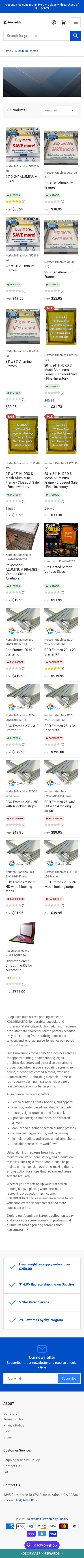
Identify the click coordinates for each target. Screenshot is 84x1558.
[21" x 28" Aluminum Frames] (61, 147)
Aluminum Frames (26, 51)
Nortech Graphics (17, 166)
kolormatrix (51, 561)
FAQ (6, 1472)
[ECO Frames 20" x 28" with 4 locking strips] (23, 773)
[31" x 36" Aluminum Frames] (23, 326)
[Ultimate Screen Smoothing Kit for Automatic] (23, 933)
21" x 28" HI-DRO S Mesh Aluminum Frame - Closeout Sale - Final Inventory (22, 480)
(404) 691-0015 (26, 1500)
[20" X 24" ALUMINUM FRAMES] (23, 144)
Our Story (10, 1413)
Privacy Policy (13, 1425)
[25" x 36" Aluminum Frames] (61, 237)
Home (7, 51)
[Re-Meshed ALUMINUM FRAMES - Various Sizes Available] (23, 536)
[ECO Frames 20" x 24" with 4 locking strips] (61, 854)
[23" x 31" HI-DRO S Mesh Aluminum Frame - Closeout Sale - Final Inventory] (61, 436)
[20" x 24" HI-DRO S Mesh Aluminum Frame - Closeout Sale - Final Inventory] (61, 328)
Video (7, 1437)
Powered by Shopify (55, 1519)
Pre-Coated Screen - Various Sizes (59, 569)
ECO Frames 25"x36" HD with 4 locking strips (59, 806)
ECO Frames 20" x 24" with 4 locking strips (60, 884)
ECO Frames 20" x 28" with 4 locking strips (22, 804)
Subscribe (69, 1378)
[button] (42, 1553)
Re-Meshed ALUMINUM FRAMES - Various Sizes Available (22, 571)
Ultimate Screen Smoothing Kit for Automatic (19, 965)
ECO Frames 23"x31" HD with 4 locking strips (21, 886)
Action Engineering (17, 950)
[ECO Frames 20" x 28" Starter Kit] (61, 621)
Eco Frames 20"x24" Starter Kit (20, 652)
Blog (6, 1431)
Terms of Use (13, 1419)
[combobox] (42, 36)
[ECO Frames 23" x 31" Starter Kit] (23, 697)
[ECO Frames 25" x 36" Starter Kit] (61, 697)
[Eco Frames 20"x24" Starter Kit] (23, 621)
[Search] (75, 35)
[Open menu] (76, 22)
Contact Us (11, 1466)
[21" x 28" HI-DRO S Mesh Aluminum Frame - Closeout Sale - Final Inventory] (23, 436)
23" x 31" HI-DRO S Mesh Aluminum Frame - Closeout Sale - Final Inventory (61, 480)
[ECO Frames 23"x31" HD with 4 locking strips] (23, 854)
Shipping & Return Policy (21, 1460)
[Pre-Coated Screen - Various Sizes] (61, 540)
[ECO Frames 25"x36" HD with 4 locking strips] (61, 773)
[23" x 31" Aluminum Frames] (23, 234)
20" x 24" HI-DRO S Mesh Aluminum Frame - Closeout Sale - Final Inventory (61, 372)
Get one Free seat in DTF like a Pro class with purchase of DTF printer (42, 6)
